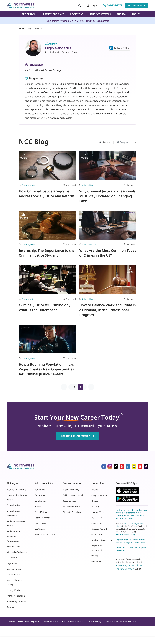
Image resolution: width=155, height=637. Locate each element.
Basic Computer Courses (45, 534)
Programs (28, 14)
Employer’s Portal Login (101, 540)
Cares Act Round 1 (99, 523)
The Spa (121, 14)
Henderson (135, 547)
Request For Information (75, 435)
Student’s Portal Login (72, 512)
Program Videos (98, 512)
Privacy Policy (95, 621)
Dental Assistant (13, 530)
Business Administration (17, 489)
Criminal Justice (28, 185)
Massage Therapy (14, 569)
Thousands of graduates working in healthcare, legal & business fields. (132, 541)
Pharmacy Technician (16, 595)
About (136, 14)
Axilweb (133, 621)
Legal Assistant (13, 563)
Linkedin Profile (121, 48)
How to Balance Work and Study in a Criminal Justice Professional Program (107, 310)
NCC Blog (95, 506)
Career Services (69, 500)
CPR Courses (40, 523)
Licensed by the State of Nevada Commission (64, 621)
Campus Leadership (99, 495)
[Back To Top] (8, 620)
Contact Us (96, 561)
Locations (76, 14)
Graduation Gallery (71, 489)
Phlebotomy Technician (17, 601)
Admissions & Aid (53, 14)
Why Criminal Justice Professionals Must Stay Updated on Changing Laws (107, 196)
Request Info (135, 5)
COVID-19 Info (97, 534)
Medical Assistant (14, 574)
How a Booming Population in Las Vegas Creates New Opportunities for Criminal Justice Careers (46, 369)
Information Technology (17, 552)
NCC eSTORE (96, 517)
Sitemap (94, 555)
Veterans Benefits (42, 517)
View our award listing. (126, 534)
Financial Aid (40, 495)
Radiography (12, 607)
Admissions (40, 489)
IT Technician (12, 557)
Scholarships (40, 500)
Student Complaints (71, 506)
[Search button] (79, 5)
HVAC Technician (14, 546)
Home (21, 28)
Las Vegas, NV (122, 547)
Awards (94, 489)
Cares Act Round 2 (99, 529)
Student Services (100, 14)
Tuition (38, 506)
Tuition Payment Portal (73, 495)
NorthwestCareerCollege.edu (26, 621)
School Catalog (41, 512)
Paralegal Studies (14, 590)
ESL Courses (40, 529)
